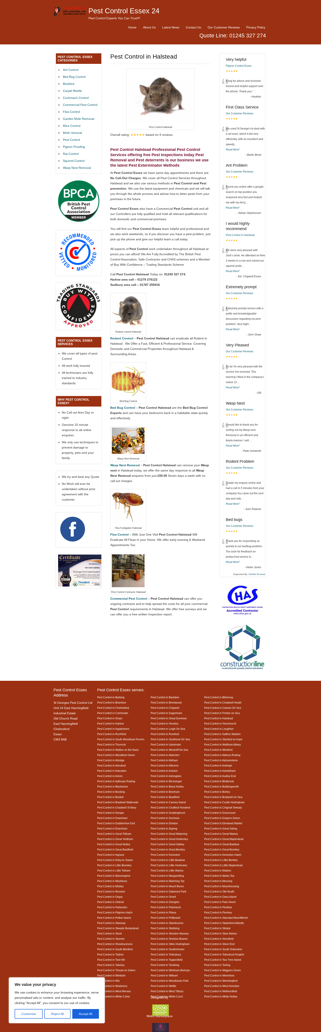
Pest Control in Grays (109, 718)
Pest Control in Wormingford (221, 980)
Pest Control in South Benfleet (115, 949)
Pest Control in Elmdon (164, 823)
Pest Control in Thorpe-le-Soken (116, 970)
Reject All (57, 1014)
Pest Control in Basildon (165, 697)
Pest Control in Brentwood (166, 702)
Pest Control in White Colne (113, 996)
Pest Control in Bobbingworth (221, 786)
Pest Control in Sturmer (111, 938)
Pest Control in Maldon (217, 870)
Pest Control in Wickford (218, 749)
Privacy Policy (255, 27)
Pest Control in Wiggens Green (222, 970)
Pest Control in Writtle (163, 986)
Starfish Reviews (257, 574)
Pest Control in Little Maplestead (223, 865)
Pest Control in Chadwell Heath (223, 702)
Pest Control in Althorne (165, 765)
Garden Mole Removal (78, 118)
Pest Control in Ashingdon (166, 776)
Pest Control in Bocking (111, 791)
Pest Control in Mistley (110, 886)
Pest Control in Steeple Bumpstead (118, 928)
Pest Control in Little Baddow (168, 860)
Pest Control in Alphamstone (221, 760)
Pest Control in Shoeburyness (115, 944)
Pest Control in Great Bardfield (115, 849)
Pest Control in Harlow (110, 723)
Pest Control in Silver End (219, 944)
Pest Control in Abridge (110, 760)
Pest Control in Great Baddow (221, 844)
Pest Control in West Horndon (221, 986)
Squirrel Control (74, 160)
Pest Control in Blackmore (112, 786)
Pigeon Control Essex (239, 65)
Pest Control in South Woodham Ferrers (120, 739)
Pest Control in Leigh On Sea (168, 728)
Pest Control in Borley (217, 791)
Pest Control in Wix (108, 980)
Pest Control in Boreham (165, 791)
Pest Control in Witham (164, 975)
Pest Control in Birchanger (166, 781)
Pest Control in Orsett (163, 896)
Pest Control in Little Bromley (114, 865)
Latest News (170, 27)
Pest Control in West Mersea (114, 991)
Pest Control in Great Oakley (167, 844)
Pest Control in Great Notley (113, 844)
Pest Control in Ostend (110, 902)
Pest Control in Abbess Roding (222, 755)
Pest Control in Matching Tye (168, 881)
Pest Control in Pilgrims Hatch (115, 912)
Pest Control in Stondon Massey (170, 933)
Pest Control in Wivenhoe (219, 975)
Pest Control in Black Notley (167, 786)
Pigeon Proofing (74, 146)
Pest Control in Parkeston (112, 907)
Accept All (85, 1014)
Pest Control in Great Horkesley (169, 839)
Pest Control (71, 139)
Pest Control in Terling (217, 965)
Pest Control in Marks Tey (219, 875)
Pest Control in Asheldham (220, 770)
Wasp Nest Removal (77, 167)
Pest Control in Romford (165, 734)
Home (132, 27)
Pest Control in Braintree (111, 702)
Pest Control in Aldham (164, 760)
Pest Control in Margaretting (167, 875)
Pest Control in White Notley (220, 996)
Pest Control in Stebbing (165, 928)
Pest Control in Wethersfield (220, 991)
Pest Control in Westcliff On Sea (169, 749)
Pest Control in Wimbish (111, 975)
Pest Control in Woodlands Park (169, 980)
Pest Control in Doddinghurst (168, 812)
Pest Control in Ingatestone (113, 728)
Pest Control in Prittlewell (165, 917)
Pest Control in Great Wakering (169, 833)
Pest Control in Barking (110, 697)
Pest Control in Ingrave (110, 854)
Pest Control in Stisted (217, 928)
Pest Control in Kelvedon (165, 854)
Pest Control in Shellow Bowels (169, 938)
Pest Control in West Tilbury (167, 991)
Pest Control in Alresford (111, 765)
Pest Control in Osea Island (220, 896)
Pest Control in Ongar (110, 896)
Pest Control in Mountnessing (221, 886)
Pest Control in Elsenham (112, 828)
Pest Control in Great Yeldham (115, 839)
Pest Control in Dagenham (166, 713)
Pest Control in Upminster (166, 744)
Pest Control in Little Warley (167, 870)
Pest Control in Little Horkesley (169, 865)
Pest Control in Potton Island (114, 917)
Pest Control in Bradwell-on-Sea (223, 797)
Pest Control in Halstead (240, 235)
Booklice (68, 84)
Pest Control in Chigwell (165, 707)
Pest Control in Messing (218, 881)
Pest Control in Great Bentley (168, 849)
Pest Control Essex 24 (123, 11)
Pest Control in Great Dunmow (169, 718)
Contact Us (193, 27)
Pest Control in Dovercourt (219, 812)
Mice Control (71, 125)
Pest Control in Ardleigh (218, 765)
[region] (57, 1000)
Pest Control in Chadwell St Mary (116, 807)
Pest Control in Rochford (111, 734)
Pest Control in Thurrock (111, 744)
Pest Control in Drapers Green (222, 818)
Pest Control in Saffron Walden (222, 734)
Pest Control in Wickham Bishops (170, 970)
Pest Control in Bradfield (165, 797)
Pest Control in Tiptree (110, 954)
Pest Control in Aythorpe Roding (116, 781)
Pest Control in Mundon (111, 891)
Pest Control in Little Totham (113, 870)
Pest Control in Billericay (218, 697)
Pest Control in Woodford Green (116, 755)
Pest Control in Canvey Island (168, 802)
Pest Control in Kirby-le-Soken (115, 860)
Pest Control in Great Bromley (221, 849)
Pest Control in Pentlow (218, 907)
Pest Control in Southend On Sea (170, 739)
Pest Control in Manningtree (113, 875)
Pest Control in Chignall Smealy (223, 807)
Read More (232, 149)
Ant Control (70, 70)
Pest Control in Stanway (111, 923)
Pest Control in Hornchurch (220, 723)
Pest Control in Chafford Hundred (170, 807)
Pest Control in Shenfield (219, 938)
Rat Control (71, 153)
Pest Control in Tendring (165, 965)
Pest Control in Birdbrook (219, 781)
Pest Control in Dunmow (165, 818)
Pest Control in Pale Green (220, 902)
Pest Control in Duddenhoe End (116, 823)
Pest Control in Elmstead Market (223, 823)
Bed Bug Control (74, 77)
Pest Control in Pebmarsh (166, 907)
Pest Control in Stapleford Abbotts (224, 923)
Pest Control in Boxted (110, 797)
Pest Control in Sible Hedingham (170, 944)
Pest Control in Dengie (110, 812)
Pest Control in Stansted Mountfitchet (226, 917)
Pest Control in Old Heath (219, 891)
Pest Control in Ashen (110, 776)
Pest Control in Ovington (165, 902)
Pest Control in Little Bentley (221, 860)
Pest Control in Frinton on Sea (222, 713)
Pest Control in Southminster (168, 949)
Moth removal (72, 132)
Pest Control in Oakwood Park (168, 891)
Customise (28, 1014)
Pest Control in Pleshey (218, 912)
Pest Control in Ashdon (164, 770)
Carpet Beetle (72, 91)
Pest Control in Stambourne (167, 923)
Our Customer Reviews (224, 27)
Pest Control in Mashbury (112, 881)
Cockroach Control (76, 98)
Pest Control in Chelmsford (113, 707)
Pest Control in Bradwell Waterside (117, 802)
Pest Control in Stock (109, 933)
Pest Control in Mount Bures (167, 886)
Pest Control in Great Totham (114, 833)
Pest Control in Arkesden (111, 770)
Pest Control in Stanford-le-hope (223, 739)
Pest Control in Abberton (165, 755)
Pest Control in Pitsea (163, 912)
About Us (149, 27)
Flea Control (71, 112)
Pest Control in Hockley (164, 723)
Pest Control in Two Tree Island (222, 959)
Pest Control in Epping (164, 828)
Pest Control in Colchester (112, 713)
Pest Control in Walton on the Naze (118, 749)
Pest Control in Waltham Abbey (222, 744)
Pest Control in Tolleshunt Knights (224, 954)
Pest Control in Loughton (219, 728)
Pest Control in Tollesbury (166, 954)
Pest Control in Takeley (110, 965)
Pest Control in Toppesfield (167, 959)
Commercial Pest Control (80, 105)
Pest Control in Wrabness (112, 986)
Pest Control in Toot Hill (111, 959)
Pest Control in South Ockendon (223, 949)
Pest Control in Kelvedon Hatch (222, 854)
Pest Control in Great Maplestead (223, 839)
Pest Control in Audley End (220, 776)
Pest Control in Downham (112, 818)
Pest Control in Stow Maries (220, 933)
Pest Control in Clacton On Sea (222, 707)
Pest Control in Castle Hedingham (224, 802)
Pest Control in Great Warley (221, 833)
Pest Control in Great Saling (220, 828)
